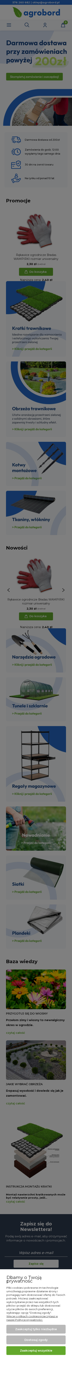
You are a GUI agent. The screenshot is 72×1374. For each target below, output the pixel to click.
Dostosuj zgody (36, 1340)
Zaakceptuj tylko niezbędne (36, 1329)
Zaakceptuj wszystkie (36, 1350)
